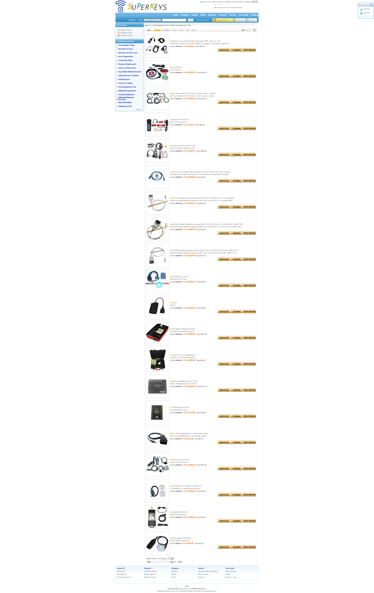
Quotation (212, 15)
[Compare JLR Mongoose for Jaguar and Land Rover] (236, 496)
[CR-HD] (157, 319)
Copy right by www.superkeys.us (205, 591)
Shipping (174, 568)
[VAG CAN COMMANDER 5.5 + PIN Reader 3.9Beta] (157, 450)
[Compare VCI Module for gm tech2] (236, 417)
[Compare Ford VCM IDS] (236, 77)
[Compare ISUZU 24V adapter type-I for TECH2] (236, 391)
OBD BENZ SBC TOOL (179, 276)
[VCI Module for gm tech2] (157, 423)
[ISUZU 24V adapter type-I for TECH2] (157, 397)
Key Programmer (126, 57)
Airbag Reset (124, 79)
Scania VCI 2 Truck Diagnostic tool (183, 355)
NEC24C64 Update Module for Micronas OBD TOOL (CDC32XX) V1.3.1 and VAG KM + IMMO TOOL (207, 224)
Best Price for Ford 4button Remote (229, 6)
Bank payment (151, 574)
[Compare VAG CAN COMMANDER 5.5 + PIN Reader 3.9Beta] (236, 443)
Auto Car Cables (126, 83)
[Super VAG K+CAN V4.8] (157, 136)
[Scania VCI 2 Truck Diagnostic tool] (157, 371)
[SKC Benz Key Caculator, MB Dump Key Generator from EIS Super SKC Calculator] (157, 188)
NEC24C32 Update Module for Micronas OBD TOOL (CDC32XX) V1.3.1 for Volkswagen (202, 198)
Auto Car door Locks (127, 68)
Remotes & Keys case (128, 53)
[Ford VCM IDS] (157, 83)
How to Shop (231, 571)
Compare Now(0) (126, 35)
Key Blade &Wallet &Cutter (130, 72)
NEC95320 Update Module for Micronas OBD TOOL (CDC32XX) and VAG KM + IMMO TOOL (204, 250)
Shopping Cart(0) (126, 33)
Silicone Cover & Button (129, 76)
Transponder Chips (127, 45)
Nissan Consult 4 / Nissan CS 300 (183, 146)
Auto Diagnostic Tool (127, 87)
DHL (174, 577)
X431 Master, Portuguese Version (183, 329)
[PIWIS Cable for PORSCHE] (157, 554)
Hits (188, 30)
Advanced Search (202, 20)
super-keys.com (185, 588)
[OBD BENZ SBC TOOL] (157, 293)
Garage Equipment (126, 95)
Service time (204, 574)
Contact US (122, 574)
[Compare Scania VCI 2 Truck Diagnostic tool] (236, 365)
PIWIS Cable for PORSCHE (181, 538)
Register (203, 2)
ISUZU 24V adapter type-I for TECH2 (184, 381)
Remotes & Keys (126, 49)
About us (255, 15)
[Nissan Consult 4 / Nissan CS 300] (157, 162)
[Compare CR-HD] (236, 313)
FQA (228, 574)
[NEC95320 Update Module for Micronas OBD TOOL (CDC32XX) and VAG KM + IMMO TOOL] (157, 266)
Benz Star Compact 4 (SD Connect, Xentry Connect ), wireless (193, 93)
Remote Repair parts (127, 64)
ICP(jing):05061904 (186, 591)
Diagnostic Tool (125, 106)
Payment (223, 15)
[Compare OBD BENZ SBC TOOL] (236, 286)
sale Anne (366, 9)
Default (157, 30)
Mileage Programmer (127, 91)
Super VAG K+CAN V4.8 (180, 119)
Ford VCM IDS (176, 67)
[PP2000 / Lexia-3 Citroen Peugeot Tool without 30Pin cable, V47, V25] (157, 57)
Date (193, 30)
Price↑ (175, 30)
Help (213, 2)
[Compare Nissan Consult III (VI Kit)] (236, 470)
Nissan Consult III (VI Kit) (180, 460)
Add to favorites (237, 2)
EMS (174, 574)
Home (175, 15)
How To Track (232, 577)
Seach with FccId (124, 577)
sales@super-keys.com (170, 591)
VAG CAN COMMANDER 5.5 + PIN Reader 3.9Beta (189, 433)
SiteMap (228, 2)
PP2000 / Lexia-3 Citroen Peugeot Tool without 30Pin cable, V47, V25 (195, 41)
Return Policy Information (209, 571)
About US (120, 568)
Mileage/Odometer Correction (125, 98)
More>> (139, 109)
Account (252, 20)
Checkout (241, 20)
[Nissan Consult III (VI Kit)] (157, 476)
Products (185, 15)
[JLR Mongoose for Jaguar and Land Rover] (157, 502)
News (203, 15)
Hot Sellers (166, 30)
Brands (195, 15)
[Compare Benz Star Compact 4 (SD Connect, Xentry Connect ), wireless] (236, 103)
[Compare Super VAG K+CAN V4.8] (236, 129)
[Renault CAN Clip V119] (157, 528)
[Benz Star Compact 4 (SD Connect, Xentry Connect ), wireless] (157, 110)
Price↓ (182, 30)
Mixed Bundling (125, 102)
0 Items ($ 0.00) (222, 20)
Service (233, 15)
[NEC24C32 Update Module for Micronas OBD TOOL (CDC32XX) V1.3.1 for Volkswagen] (157, 214)
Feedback (220, 2)
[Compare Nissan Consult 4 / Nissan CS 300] (236, 156)
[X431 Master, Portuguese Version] (157, 345)
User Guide (243, 15)
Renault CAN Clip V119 (179, 512)
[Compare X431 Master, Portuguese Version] (236, 339)
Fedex (175, 571)
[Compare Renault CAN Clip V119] (236, 522)
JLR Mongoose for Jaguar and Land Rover (186, 486)
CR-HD (174, 303)
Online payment (151, 571)
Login (209, 2)
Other (202, 577)
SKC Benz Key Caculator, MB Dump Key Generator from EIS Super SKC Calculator (201, 172)
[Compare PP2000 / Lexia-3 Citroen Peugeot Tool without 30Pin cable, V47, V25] (236, 51)
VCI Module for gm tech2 (180, 407)
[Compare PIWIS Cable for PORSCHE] (236, 548)
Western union (151, 577)
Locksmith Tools (125, 60)
